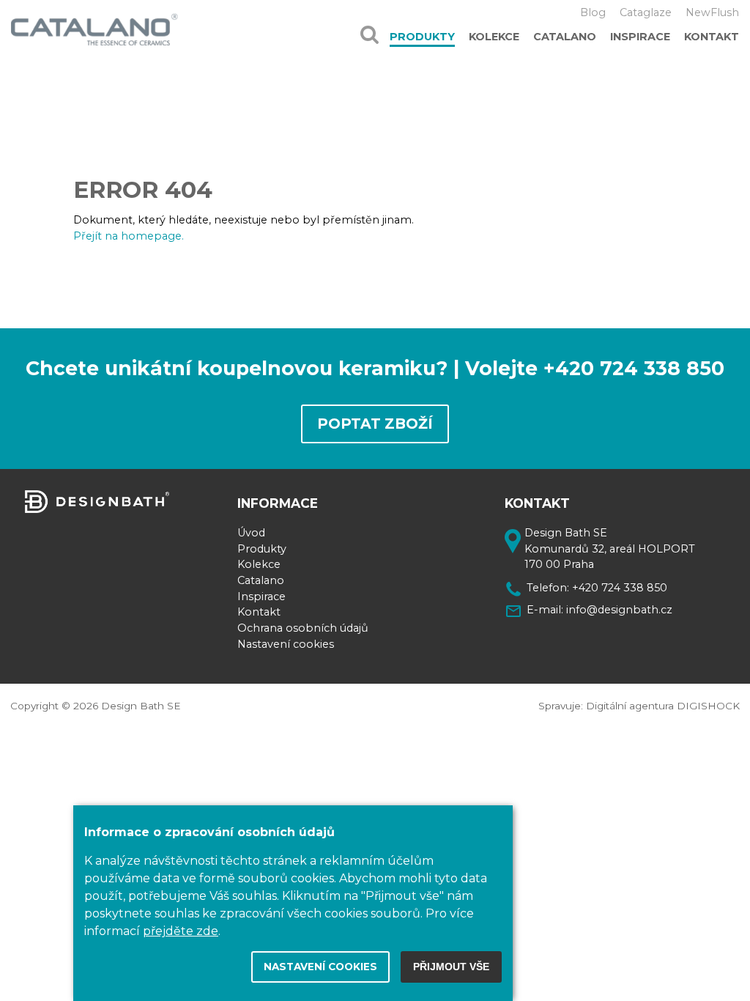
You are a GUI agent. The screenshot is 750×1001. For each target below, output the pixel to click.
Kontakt (711, 36)
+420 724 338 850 (619, 587)
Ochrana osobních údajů (302, 628)
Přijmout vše (451, 966)
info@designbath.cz (619, 609)
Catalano (564, 36)
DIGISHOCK (708, 706)
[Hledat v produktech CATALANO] (369, 29)
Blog (593, 12)
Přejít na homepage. (128, 236)
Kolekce (494, 36)
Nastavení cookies (285, 644)
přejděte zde (180, 931)
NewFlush (712, 12)
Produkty (422, 36)
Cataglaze (646, 12)
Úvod (251, 532)
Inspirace (640, 36)
